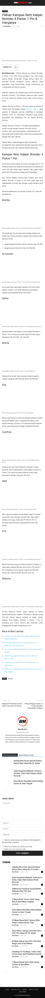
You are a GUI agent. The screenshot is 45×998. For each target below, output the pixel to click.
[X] (9, 31)
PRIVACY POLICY (33, 989)
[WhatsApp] (19, 31)
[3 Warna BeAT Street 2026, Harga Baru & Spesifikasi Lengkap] (6, 902)
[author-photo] (22, 726)
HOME (7, 989)
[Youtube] (29, 745)
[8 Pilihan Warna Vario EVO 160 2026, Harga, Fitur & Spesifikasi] (6, 945)
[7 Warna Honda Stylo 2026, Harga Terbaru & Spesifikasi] (6, 965)
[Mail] (20, 745)
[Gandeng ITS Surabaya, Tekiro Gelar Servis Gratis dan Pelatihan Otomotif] (6, 954)
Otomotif (10, 8)
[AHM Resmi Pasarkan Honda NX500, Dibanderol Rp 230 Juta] (6, 892)
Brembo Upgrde (32, 109)
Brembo (10, 678)
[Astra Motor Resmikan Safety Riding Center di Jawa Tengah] (7, 783)
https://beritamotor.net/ (22, 732)
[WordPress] (24, 745)
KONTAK (24, 989)
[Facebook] (4, 31)
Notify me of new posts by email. (15, 849)
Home (4, 8)
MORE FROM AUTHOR (26, 755)
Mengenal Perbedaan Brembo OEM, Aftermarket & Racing (12, 705)
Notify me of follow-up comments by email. (18, 846)
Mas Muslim (7, 26)
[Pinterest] (14, 31)
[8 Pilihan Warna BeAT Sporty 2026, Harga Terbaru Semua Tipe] (6, 928)
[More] (23, 31)
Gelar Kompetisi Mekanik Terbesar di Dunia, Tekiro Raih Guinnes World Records (28, 773)
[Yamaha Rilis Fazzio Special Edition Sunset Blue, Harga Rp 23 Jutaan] (7, 763)
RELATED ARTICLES (9, 755)
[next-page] (6, 791)
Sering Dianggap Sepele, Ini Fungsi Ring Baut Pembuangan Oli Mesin (34, 706)
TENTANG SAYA (15, 989)
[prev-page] (3, 791)
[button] (3, 3)
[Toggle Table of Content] (14, 67)
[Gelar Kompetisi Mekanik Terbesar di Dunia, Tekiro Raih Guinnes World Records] (7, 773)
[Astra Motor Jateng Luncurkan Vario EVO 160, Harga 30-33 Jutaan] (6, 934)
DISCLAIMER (22, 992)
